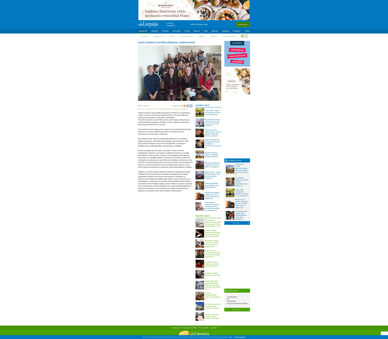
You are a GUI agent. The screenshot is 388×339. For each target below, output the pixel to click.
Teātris (172, 36)
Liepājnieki (143, 31)
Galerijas (237, 31)
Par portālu (204, 328)
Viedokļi (225, 31)
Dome (187, 31)
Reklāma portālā (190, 328)
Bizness (154, 31)
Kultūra (165, 31)
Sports (197, 31)
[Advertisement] (165, 207)
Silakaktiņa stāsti (229, 36)
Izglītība (213, 36)
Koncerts (144, 36)
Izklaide (214, 31)
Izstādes (201, 36)
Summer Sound (186, 36)
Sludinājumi (242, 24)
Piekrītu (237, 337)
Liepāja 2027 (158, 36)
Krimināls (177, 31)
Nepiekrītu (242, 337)
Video (247, 31)
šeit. (230, 337)
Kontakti (213, 328)
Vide (206, 31)
